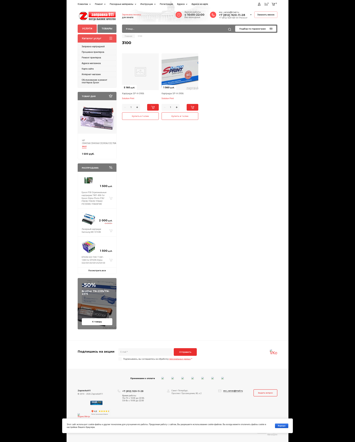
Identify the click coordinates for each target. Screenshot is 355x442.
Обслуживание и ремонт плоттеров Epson (94, 81)
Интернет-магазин (91, 74)
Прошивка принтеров (93, 52)
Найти (229, 29)
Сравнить (125, 57)
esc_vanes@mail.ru (229, 12)
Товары (107, 28)
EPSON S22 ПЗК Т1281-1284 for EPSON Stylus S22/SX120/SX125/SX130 (93, 260)
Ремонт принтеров (91, 57)
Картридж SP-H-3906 (133, 93)
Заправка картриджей (93, 46)
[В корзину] (110, 198)
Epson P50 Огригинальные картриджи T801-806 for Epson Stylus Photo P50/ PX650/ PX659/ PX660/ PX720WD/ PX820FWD (94, 198)
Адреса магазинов (91, 63)
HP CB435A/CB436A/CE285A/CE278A (99, 142)
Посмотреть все (97, 270)
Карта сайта (88, 68)
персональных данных (180, 359)
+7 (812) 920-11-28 (232, 15)
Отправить (185, 352)
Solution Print (128, 98)
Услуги (87, 28)
